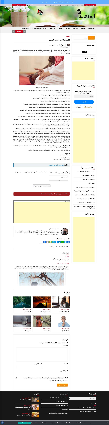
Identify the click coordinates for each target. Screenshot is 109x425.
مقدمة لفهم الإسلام (45, 311)
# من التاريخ (52, 5)
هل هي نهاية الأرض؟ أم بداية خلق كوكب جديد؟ (84, 191)
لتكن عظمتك (47, 330)
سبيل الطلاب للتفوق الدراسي (88, 175)
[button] (24, 31)
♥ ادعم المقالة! (76, 28)
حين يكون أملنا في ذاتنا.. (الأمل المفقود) (86, 171)
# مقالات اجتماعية (75, 5)
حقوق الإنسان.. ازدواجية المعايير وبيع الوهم (85, 187)
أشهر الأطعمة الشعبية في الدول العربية (23, 408)
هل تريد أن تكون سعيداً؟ (61, 259)
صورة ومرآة (28, 330)
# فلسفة (82, 5)
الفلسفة (68, 36)
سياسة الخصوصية (22, 422)
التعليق (66, 345)
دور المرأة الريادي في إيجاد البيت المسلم (86, 202)
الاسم (66, 363)
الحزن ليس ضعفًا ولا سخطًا (89, 179)
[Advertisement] (42, 212)
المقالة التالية (65, 253)
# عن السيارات (59, 5)
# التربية (46, 5)
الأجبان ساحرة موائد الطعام (24, 415)
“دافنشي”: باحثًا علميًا (25, 399)
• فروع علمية (53, 28)
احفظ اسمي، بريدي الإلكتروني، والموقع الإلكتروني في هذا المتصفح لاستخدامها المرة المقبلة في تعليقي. (45, 377)
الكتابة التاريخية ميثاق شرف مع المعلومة (86, 198)
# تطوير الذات (67, 5)
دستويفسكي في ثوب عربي (82, 407)
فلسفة (50, 246)
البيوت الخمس (27, 311)
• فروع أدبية (61, 28)
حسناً (29, 422)
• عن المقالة (92, 28)
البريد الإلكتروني (38, 363)
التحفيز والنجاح (91, 183)
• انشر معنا (83, 28)
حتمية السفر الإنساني (64, 311)
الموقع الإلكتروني (64, 370)
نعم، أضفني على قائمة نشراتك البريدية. (58, 380)
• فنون (69, 28)
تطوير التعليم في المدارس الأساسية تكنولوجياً (85, 194)
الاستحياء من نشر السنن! (59, 40)
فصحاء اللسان (65, 330)
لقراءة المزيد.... (44, 2)
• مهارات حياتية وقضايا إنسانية (40, 28)
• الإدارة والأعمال (27, 28)
